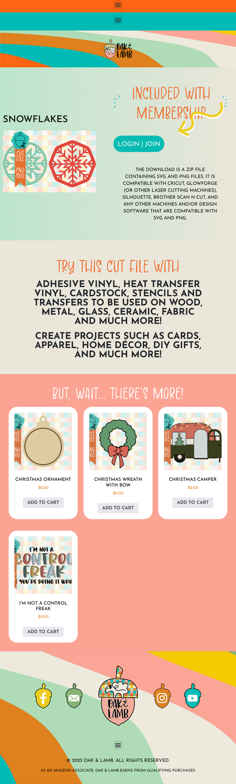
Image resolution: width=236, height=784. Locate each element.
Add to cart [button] (43, 502)
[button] (118, 5)
